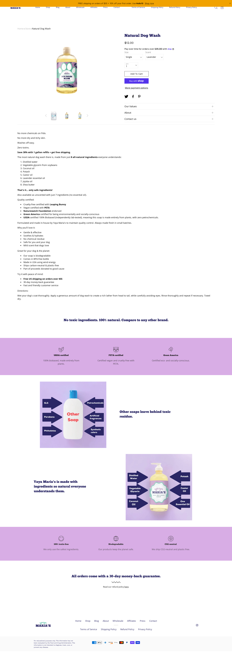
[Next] (87, 115)
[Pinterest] (139, 96)
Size (126, 52)
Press (105, 7)
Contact (117, 7)
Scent (148, 52)
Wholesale (80, 7)
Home (37, 7)
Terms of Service (138, 7)
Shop (48, 7)
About (67, 7)
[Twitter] (126, 96)
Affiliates (93, 7)
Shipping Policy (157, 7)
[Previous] (46, 115)
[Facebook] (133, 96)
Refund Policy (174, 7)
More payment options (136, 87)
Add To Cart (136, 74)
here (126, 586)
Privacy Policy (191, 7)
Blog (57, 7)
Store (27, 28)
